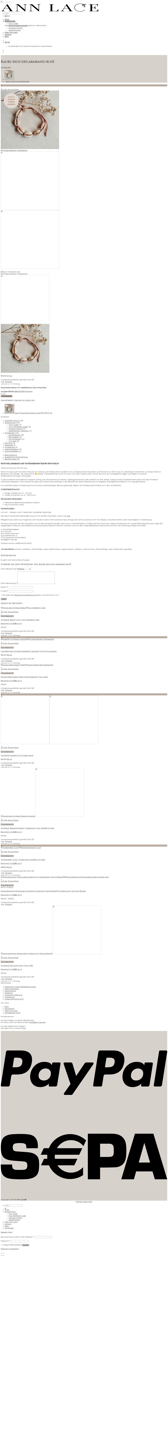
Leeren (30, 391)
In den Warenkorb (6, 396)
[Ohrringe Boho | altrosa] (17, 81)
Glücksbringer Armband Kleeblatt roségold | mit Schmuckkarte (29, 651)
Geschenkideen (11, 449)
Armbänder (6, 67)
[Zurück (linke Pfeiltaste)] (1, 1255)
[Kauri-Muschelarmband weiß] (9, 79)
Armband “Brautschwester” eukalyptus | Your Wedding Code (27, 828)
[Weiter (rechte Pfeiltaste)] (3, 1255)
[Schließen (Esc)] (1, 1253)
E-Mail (4, 591)
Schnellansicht (7, 616)
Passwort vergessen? (10, 1249)
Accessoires (10, 447)
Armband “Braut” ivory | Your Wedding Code (20, 620)
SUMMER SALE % (12, 421)
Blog (7, 36)
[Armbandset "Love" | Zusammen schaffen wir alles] (21, 848)
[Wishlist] (1, 610)
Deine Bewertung (9, 569)
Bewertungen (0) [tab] (12, 459)
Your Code (13, 23)
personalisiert (15, 435)
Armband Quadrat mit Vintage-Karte (17, 755)
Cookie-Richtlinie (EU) (14, 999)
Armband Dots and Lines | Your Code (17, 966)
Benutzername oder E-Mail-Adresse (17, 1237)
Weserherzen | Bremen (19, 431)
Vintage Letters (16, 28)
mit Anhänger (15, 439)
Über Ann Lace (11, 32)
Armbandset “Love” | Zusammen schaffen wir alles (23, 860)
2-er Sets (12, 441)
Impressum (10, 997)
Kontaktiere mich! (12, 1013)
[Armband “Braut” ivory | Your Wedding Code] (23, 608)
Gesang (8, 34)
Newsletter (9, 1009)
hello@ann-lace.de (37, 1022)
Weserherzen (15, 30)
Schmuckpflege (11, 451)
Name (4, 587)
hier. (69, 516)
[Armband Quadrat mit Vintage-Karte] (49, 743)
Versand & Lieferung (13, 995)
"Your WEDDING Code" (18, 427)
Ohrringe (9, 443)
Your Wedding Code (18, 26)
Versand (8, 382)
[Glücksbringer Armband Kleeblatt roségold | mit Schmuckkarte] (27, 639)
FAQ (24, 1028)
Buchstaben (14, 437)
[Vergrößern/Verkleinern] (3, 1253)
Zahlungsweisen (12, 989)
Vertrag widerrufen (84, 1202)
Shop (7, 19)
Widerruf (9, 993)
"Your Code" (14, 425)
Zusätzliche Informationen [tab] (16, 457)
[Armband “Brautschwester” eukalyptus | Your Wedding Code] (42, 816)
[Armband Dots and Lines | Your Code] (51, 954)
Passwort (5, 1241)
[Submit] (5, 1208)
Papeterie (9, 445)
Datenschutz (10, 991)
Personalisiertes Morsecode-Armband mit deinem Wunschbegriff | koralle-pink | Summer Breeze (43, 891)
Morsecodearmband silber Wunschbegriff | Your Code (24, 677)
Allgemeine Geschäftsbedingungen (20, 987)
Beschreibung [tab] (11, 455)
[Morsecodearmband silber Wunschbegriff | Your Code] (27, 665)
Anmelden (25, 1245)
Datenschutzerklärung (24, 595)
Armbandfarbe (7, 391)
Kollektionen (10, 21)
